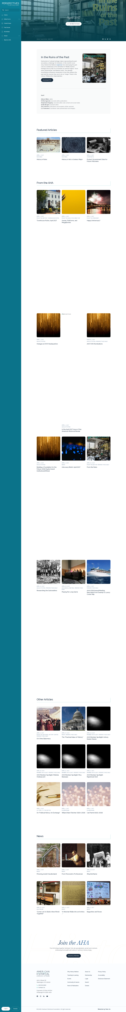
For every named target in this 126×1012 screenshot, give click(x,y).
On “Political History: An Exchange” (48, 813)
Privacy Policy (102, 971)
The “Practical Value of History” (72, 737)
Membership (88, 975)
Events (69, 978)
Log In (6, 1008)
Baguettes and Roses (94, 912)
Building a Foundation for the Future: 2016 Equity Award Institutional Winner (47, 469)
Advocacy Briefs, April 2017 (71, 467)
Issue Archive (44, 39)
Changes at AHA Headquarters (47, 344)
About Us (87, 971)
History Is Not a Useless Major (72, 159)
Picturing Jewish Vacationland (47, 874)
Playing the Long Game (70, 592)
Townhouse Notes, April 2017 (47, 220)
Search (87, 982)
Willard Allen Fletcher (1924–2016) (73, 813)
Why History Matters (73, 971)
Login (86, 978)
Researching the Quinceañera (47, 590)
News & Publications (73, 985)
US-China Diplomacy (44, 739)
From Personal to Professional (72, 874)
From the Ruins (92, 467)
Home (38, 39)
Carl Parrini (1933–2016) (95, 813)
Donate (15, 1008)
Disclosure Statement (104, 978)
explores (59, 65)
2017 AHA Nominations (95, 344)
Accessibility (101, 975)
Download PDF (47, 80)
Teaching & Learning (72, 975)
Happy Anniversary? (93, 220)
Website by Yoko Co (104, 1009)
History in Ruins (42, 159)
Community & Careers (73, 982)
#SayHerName (92, 874)
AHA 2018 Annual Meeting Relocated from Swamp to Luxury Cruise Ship (98, 592)
